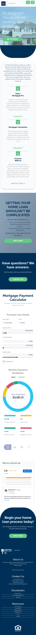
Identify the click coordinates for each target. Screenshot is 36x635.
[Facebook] (2, 553)
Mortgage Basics (18, 610)
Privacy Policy (18, 593)
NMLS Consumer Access (18, 570)
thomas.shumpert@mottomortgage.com (18, 584)
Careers (18, 616)
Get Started (12, 39)
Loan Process (18, 608)
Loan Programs (18, 606)
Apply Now (18, 241)
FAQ (18, 614)
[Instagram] (5, 553)
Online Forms (18, 612)
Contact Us (18, 279)
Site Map (18, 597)
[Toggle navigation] (33, 2)
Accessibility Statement (18, 595)
